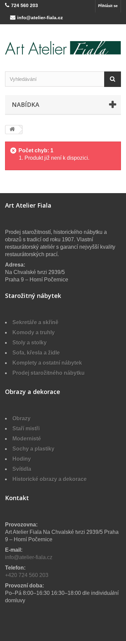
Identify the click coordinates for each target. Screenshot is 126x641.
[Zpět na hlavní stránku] (12, 129)
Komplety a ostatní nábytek (47, 363)
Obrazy (21, 418)
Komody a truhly (33, 332)
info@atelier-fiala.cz (40, 17)
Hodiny (21, 459)
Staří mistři (26, 428)
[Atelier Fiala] (63, 48)
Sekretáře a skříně (35, 322)
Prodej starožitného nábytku (48, 373)
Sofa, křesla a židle (36, 353)
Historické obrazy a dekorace (49, 479)
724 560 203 (24, 5)
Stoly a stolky (29, 342)
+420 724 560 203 (26, 575)
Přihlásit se (108, 6)
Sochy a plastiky (33, 449)
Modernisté (26, 438)
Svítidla (21, 469)
